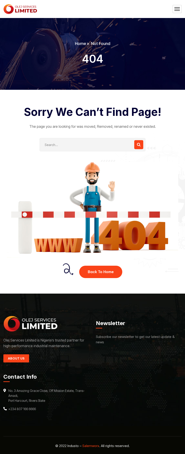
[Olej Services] (20, 9)
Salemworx (90, 446)
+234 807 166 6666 (22, 409)
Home (80, 43)
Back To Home (101, 272)
